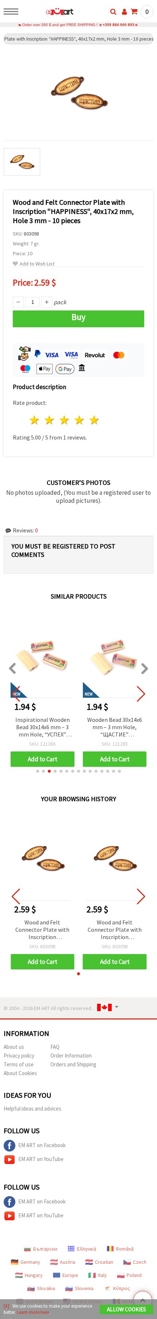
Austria (67, 1262)
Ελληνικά (86, 1248)
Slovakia (46, 1288)
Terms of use (19, 1064)
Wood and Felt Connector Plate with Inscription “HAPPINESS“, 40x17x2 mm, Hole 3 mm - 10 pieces (42, 930)
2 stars (49, 419)
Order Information (71, 1055)
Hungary (34, 1275)
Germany (30, 1262)
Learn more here (33, 1312)
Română (125, 1248)
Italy (102, 1275)
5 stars (94, 419)
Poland (134, 1275)
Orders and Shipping (73, 1064)
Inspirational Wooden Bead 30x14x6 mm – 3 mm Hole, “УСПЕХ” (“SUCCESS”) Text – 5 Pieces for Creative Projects (42, 727)
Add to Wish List (37, 264)
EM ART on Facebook (42, 1145)
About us (14, 1046)
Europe (70, 1275)
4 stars (79, 419)
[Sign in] (124, 11)
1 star (34, 419)
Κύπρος (121, 1288)
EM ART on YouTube (41, 1159)
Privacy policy (19, 1055)
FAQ (55, 1046)
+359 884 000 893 (118, 25)
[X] (6, 1306)
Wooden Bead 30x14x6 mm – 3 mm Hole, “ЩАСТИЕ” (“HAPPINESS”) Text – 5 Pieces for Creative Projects (114, 727)
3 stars (64, 419)
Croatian (104, 1262)
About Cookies (20, 1073)
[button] (37, 771)
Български (45, 1248)
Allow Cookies (126, 1309)
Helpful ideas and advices (32, 1108)
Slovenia (84, 1288)
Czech (139, 1262)
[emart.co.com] (48, 13)
